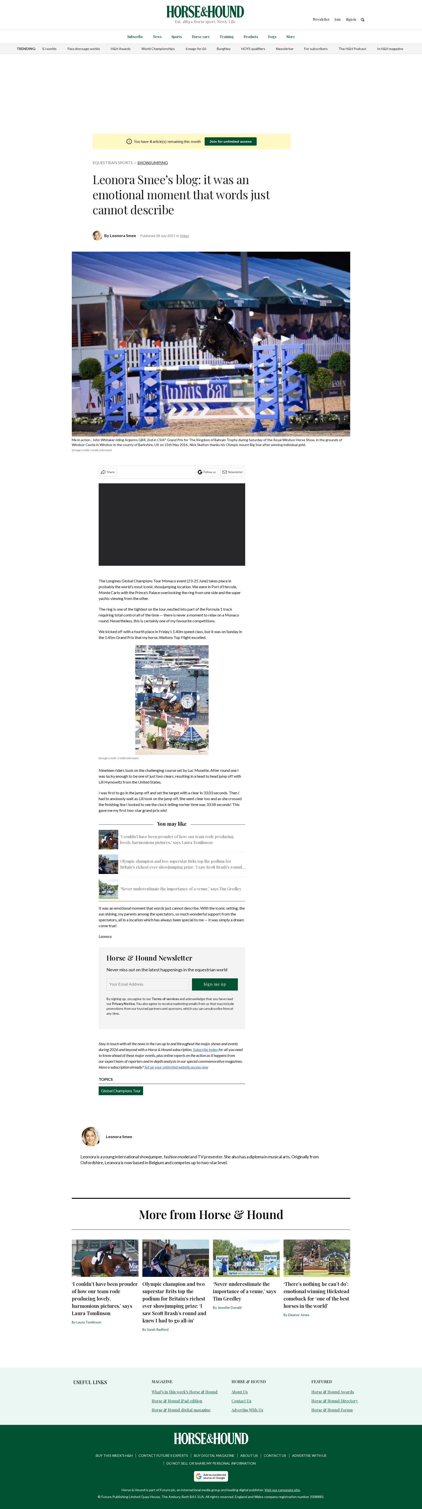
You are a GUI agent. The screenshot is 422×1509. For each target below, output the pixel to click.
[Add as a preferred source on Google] (211, 1476)
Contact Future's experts (163, 1455)
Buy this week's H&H (114, 1455)
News (157, 36)
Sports (176, 36)
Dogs (272, 36)
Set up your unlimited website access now (176, 1067)
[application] (172, 524)
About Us (240, 1391)
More (290, 36)
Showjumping (152, 162)
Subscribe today (205, 1049)
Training (227, 36)
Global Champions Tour (121, 1090)
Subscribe (135, 36)
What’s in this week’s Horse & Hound (185, 1391)
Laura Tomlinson (88, 1322)
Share (111, 472)
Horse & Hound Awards (332, 1391)
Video (184, 236)
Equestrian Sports (113, 162)
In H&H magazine (390, 49)
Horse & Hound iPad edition (177, 1400)
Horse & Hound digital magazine (181, 1409)
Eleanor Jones (298, 1315)
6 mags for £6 (196, 49)
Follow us (209, 472)
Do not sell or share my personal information (211, 1463)
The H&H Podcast (352, 49)
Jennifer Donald (230, 1307)
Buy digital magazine (214, 1455)
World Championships (158, 49)
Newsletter (285, 49)
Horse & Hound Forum (332, 1409)
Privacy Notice (123, 1004)
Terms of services (165, 999)
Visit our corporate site (282, 1490)
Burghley (224, 49)
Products (250, 36)
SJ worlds (49, 49)
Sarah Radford (158, 1329)
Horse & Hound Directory (334, 1400)
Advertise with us (309, 1455)
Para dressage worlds (83, 49)
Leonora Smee (123, 235)
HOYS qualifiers (253, 49)
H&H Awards (121, 49)
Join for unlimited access (231, 141)
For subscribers (316, 49)
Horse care (201, 36)
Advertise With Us (247, 1409)
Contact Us (241, 1400)
